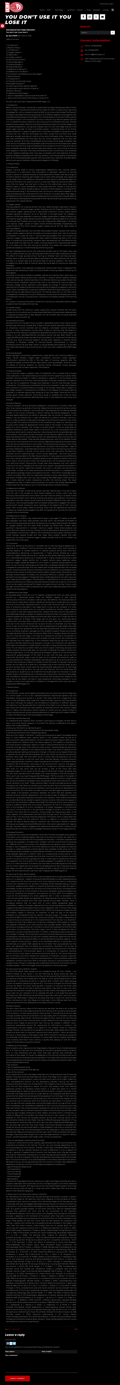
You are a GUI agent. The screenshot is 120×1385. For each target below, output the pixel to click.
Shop (89, 10)
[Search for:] (95, 33)
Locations (71, 10)
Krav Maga (59, 10)
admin (9, 1329)
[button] (2, 25)
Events (79, 10)
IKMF (49, 10)
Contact (106, 10)
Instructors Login (106, 4)
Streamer (96, 10)
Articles (16, 1329)
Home (42, 10)
